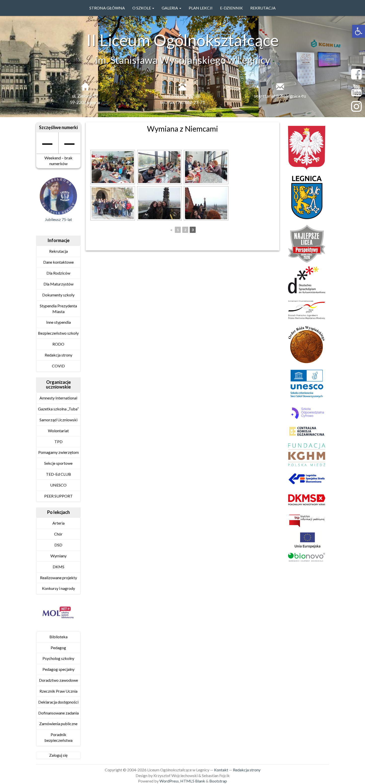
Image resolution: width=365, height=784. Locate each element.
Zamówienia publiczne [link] (58, 723)
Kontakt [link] (221, 769)
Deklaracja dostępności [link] (58, 702)
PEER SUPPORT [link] (58, 496)
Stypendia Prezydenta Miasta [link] (58, 308)
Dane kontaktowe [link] (58, 262)
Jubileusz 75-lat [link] (58, 219)
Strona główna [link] (107, 7)
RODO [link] (58, 344)
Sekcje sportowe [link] (58, 463)
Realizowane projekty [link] (58, 577)
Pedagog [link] (58, 647)
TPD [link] (58, 441)
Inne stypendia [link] (58, 322)
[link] (358, 31)
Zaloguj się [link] (58, 755)
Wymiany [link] (58, 555)
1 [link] (178, 230)
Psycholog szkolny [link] (58, 658)
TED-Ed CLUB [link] (58, 474)
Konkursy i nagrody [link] (58, 588)
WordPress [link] (169, 781)
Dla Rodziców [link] (58, 273)
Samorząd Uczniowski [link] (58, 419)
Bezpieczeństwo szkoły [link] (58, 333)
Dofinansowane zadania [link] (58, 713)
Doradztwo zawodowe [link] (58, 680)
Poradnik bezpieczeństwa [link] (58, 737)
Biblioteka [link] (58, 636)
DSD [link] (58, 544)
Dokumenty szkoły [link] (58, 294)
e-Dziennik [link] (231, 7)
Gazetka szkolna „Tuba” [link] (58, 408)
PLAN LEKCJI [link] (201, 7)
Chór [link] (58, 534)
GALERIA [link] (170, 7)
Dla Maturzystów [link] (58, 284)
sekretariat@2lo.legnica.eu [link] (280, 96)
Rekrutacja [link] (263, 7)
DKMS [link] (58, 566)
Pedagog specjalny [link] (58, 669)
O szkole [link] (142, 7)
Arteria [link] (58, 523)
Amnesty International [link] (58, 397)
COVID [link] (58, 365)
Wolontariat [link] (58, 430)
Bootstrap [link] (218, 781)
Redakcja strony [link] (58, 355)
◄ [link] (171, 230)
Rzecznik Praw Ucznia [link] (58, 691)
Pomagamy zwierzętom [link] (58, 452)
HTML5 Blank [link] (192, 781)
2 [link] (185, 230)
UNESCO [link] (58, 485)
